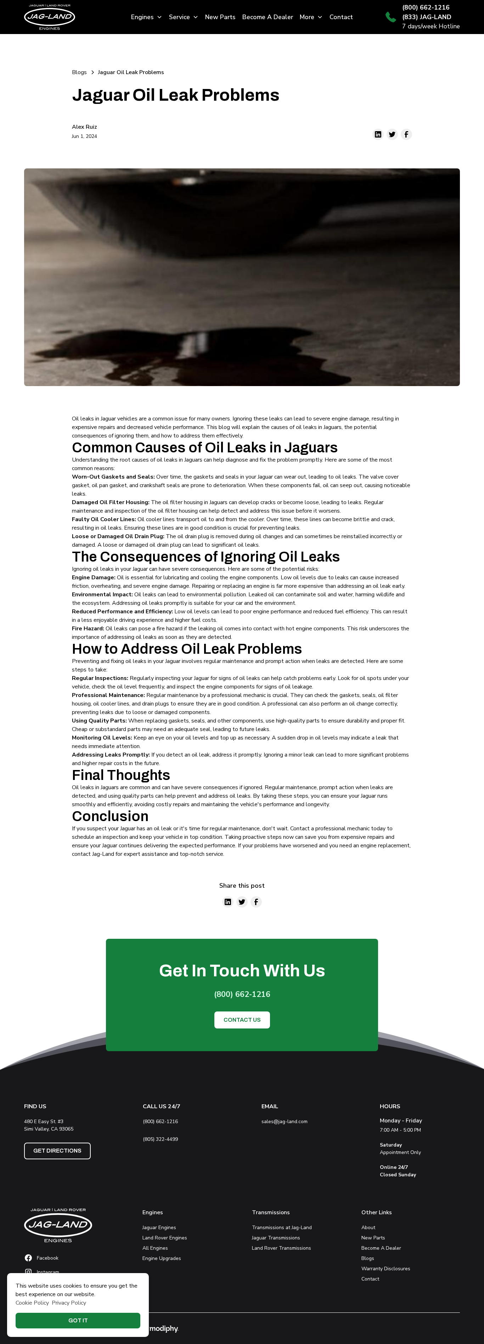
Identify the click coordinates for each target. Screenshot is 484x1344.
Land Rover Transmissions (281, 1248)
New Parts (220, 17)
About (368, 1227)
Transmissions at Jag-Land (282, 1227)
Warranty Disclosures (385, 1268)
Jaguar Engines (159, 1227)
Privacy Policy (69, 1303)
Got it (78, 1320)
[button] (146, 17)
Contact (341, 17)
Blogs (367, 1258)
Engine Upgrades (161, 1258)
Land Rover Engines (164, 1237)
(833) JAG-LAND (426, 17)
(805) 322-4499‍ (160, 1139)
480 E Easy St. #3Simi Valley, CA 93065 (50, 1125)
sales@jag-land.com (284, 1121)
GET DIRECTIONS (57, 1151)
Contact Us (242, 1020)
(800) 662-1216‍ (160, 1121)
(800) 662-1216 (426, 7)
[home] (69, 17)
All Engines (155, 1248)
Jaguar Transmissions (276, 1237)
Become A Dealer (267, 17)
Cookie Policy (32, 1303)
